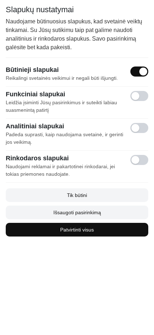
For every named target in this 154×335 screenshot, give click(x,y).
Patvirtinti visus (77, 230)
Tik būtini (77, 195)
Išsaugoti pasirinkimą (77, 212)
